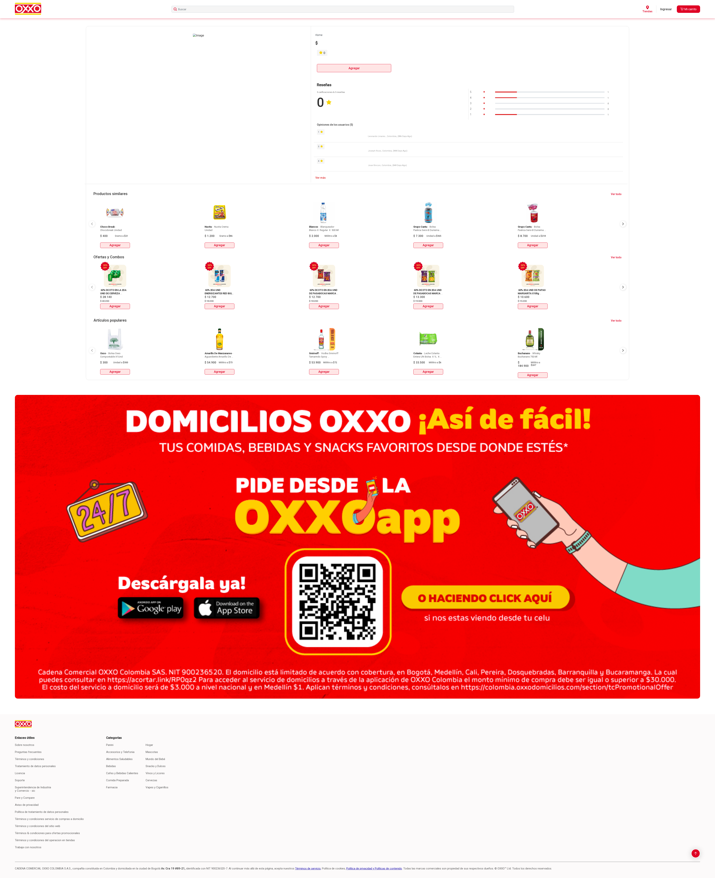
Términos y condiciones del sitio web (37, 826)
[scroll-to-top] (695, 853)
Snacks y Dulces (156, 766)
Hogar (149, 745)
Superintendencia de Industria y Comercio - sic (33, 789)
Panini (109, 745)
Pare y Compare (25, 797)
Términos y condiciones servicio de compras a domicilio (49, 819)
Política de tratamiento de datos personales (42, 812)
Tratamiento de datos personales (35, 766)
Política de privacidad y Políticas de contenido (374, 868)
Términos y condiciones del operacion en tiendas (45, 840)
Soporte (20, 780)
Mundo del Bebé (155, 759)
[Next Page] (623, 224)
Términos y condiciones (29, 759)
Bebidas (111, 766)
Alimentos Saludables (119, 759)
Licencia (20, 773)
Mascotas (152, 752)
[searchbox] (342, 9)
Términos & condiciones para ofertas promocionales (47, 833)
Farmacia (111, 787)
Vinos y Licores (155, 773)
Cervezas (151, 780)
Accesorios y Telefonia (120, 752)
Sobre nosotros (24, 745)
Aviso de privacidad (27, 805)
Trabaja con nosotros (28, 847)
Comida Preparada (117, 780)
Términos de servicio (308, 868)
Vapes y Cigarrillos (157, 787)
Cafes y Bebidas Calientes (122, 773)
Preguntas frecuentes (28, 752)
